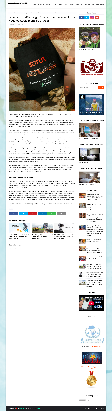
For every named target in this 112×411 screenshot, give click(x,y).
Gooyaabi (37, 408)
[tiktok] (102, 17)
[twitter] (86, 17)
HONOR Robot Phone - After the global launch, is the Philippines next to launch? (64, 236)
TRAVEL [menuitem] (48, 4)
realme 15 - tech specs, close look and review (94, 240)
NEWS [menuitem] (65, 4)
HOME (85, 408)
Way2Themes (22, 408)
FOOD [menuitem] (54, 4)
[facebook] (81, 17)
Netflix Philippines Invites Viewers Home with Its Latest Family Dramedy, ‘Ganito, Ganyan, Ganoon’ (94, 249)
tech (14, 13)
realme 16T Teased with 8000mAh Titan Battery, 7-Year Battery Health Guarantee (19, 236)
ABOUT (90, 408)
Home (10, 13)
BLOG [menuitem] (34, 4)
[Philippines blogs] (92, 388)
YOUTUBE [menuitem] (87, 4)
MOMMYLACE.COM (97, 346)
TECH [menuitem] (60, 4)
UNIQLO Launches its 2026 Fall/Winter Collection (94, 258)
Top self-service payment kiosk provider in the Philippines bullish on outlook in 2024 (95, 207)
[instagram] (92, 17)
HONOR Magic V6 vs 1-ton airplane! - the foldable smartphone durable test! (42, 236)
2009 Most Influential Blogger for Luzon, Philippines (91, 367)
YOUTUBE (102, 408)
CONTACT (96, 408)
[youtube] (97, 17)
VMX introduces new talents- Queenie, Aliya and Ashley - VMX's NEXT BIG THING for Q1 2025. (95, 197)
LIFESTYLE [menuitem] (41, 4)
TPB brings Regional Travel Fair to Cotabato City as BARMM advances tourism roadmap (94, 283)
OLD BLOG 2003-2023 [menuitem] (98, 4)
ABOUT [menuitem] (72, 4)
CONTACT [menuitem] (79, 4)
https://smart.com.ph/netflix (57, 205)
